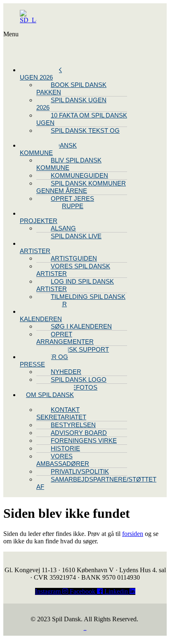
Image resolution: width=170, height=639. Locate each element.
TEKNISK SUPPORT (80, 349)
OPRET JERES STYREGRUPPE (65, 202)
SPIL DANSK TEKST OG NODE (78, 134)
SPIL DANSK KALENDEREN (41, 315)
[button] (40, 45)
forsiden (132, 533)
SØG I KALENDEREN (81, 326)
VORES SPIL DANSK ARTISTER (73, 270)
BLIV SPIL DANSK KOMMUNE (48, 149)
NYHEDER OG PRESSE (44, 360)
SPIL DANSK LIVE (76, 236)
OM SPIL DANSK (50, 394)
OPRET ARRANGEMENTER (65, 338)
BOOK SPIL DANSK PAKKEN (71, 88)
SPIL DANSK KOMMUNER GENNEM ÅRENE (81, 187)
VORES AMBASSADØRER (62, 460)
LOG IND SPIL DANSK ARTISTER (75, 285)
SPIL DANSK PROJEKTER (41, 217)
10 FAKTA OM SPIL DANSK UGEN (81, 119)
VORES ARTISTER (35, 247)
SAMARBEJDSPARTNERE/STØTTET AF (96, 483)
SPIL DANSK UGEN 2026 (41, 73)
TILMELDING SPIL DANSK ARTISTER (80, 300)
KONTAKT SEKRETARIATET (61, 413)
